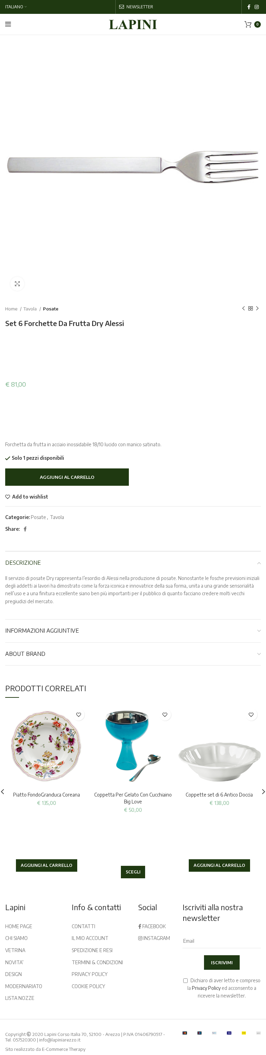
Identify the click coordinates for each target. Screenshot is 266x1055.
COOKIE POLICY (88, 986)
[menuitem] (16, 7)
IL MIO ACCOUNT (90, 938)
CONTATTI (83, 926)
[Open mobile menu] (8, 24)
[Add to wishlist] (78, 715)
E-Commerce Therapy (64, 1049)
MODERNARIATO (23, 986)
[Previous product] (243, 308)
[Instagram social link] (256, 6)
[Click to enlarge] (17, 284)
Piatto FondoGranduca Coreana (46, 795)
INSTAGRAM (156, 938)
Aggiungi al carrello (67, 477)
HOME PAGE (18, 926)
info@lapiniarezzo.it (59, 1040)
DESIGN (13, 974)
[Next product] (257, 308)
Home (11, 308)
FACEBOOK (153, 926)
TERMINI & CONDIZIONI (97, 962)
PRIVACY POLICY (90, 974)
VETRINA (15, 950)
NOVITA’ (14, 962)
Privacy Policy (206, 988)
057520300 (24, 1040)
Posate (51, 308)
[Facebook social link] (248, 6)
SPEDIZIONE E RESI (92, 950)
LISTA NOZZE (19, 998)
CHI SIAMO (16, 938)
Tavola (31, 308)
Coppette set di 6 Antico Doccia (219, 795)
